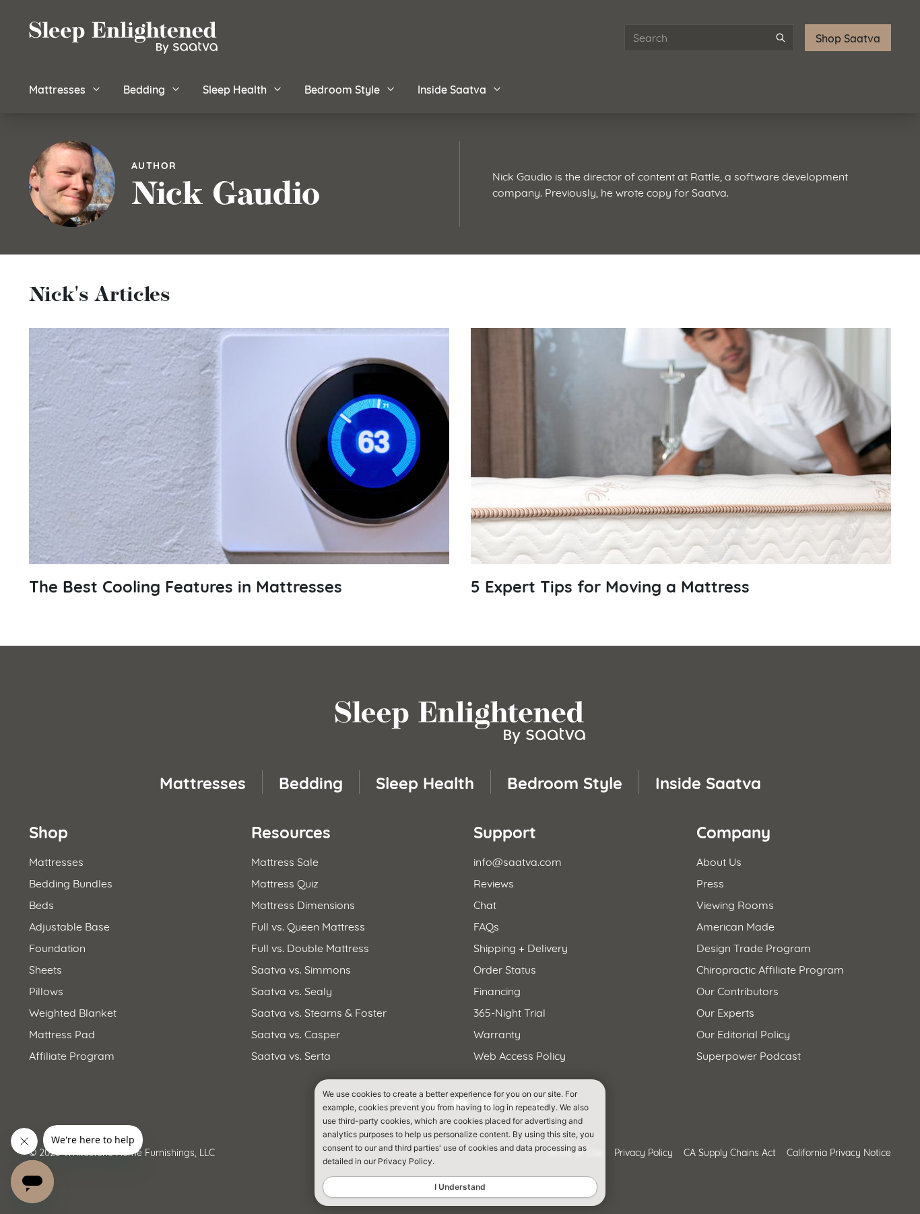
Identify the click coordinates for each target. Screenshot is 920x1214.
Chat (484, 904)
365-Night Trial (509, 1012)
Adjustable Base (69, 925)
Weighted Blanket (73, 1012)
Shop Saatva (848, 37)
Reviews (493, 882)
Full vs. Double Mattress (310, 947)
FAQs (486, 925)
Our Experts (725, 1012)
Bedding (144, 88)
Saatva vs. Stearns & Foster (319, 1012)
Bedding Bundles (70, 882)
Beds (41, 904)
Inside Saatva (452, 88)
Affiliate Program (71, 1055)
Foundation (57, 947)
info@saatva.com (517, 861)
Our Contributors (737, 990)
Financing (497, 990)
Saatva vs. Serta (291, 1055)
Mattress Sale (285, 861)
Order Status (504, 969)
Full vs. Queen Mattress (308, 925)
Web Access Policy (519, 1055)
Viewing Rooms (735, 904)
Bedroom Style (342, 88)
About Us (719, 861)
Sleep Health (235, 88)
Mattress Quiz (285, 882)
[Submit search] (780, 37)
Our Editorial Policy (743, 1033)
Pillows (46, 990)
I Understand (460, 1187)
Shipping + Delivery (520, 947)
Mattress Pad (62, 1033)
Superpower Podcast (748, 1055)
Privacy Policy (643, 1151)
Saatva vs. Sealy (291, 990)
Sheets (45, 969)
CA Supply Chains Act (730, 1151)
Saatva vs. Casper (295, 1033)
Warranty (497, 1033)
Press (710, 882)
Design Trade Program (753, 947)
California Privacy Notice (839, 1151)
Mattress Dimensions (303, 904)
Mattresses (57, 88)
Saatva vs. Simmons (301, 969)
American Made (735, 925)
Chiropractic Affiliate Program (770, 969)
